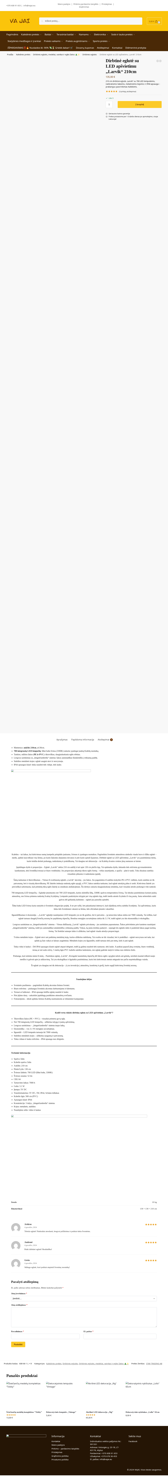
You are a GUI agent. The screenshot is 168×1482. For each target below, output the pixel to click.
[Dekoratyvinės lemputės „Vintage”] (64, 1395)
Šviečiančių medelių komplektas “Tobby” (24, 1412)
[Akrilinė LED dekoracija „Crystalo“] (157, 61)
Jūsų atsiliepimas (19, 1305)
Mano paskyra (62, 4)
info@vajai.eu (29, 5)
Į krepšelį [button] (24, 1423)
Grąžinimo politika (60, 1456)
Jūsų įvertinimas (19, 1293)
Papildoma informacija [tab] (82, 739)
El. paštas (88, 1331)
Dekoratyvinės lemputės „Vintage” (61, 1412)
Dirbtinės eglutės (89, 54)
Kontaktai (56, 1441)
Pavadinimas (17, 1331)
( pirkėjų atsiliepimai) (127, 91)
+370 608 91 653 (13, 5)
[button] (154, 21)
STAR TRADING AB (154, 1363)
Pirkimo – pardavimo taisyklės (65, 1448)
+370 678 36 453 (109, 1456)
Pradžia (10, 54)
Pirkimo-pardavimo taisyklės (85, 4)
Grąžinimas (84, 7)
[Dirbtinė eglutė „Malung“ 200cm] (160, 61)
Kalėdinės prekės (23, 54)
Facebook (133, 1441)
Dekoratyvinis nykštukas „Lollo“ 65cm (143, 1412)
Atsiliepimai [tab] (105, 739)
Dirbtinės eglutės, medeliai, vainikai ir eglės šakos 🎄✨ (56, 54)
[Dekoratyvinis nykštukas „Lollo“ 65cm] (143, 1395)
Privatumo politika (60, 1459)
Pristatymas (107, 4)
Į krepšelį (139, 104)
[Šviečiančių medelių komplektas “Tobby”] (24, 1395)
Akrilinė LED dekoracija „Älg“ (99, 1412)
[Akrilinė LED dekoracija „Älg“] (104, 1395)
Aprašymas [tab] (62, 739)
